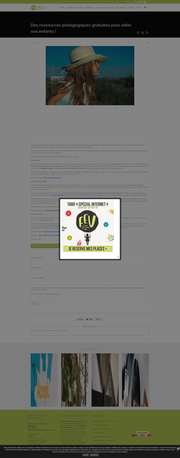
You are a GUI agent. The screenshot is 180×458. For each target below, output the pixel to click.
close (117, 257)
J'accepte (85, 455)
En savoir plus (94, 455)
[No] (177, 451)
